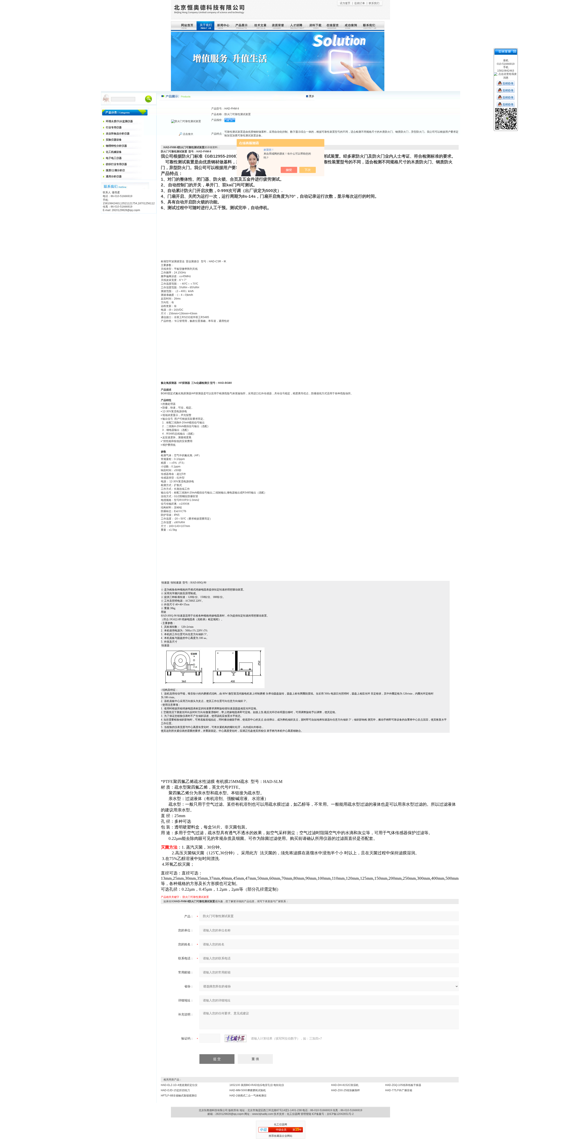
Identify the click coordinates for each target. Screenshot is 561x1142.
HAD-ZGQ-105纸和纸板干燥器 (403, 1085)
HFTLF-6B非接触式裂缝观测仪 (179, 1095)
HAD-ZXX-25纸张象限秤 (345, 1090)
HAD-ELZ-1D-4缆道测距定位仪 (179, 1085)
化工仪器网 (293, 1114)
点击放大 (187, 134)
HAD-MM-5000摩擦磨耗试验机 (247, 1090)
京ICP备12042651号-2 (340, 1114)
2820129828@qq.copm (229, 1114)
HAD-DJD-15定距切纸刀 (175, 1090)
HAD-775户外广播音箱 (398, 1090)
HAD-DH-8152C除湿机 (345, 1085)
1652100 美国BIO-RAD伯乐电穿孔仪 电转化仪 (256, 1085)
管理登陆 (306, 1114)
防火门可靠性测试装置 (196, 897)
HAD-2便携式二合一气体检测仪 (247, 1095)
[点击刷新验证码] (236, 1038)
